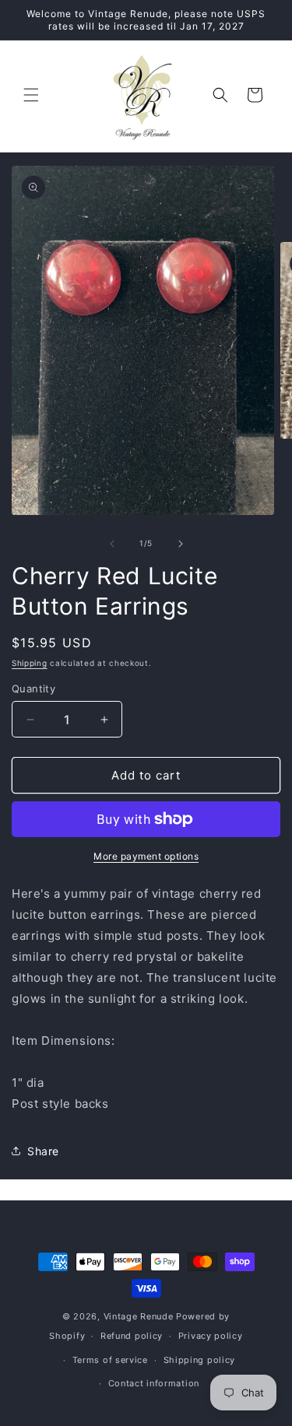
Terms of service (110, 1359)
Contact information (153, 1383)
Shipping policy (200, 1359)
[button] (31, 95)
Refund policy (131, 1335)
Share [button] (43, 1151)
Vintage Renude (139, 1316)
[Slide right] (181, 544)
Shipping (29, 662)
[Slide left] (112, 544)
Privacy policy (210, 1335)
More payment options (146, 856)
